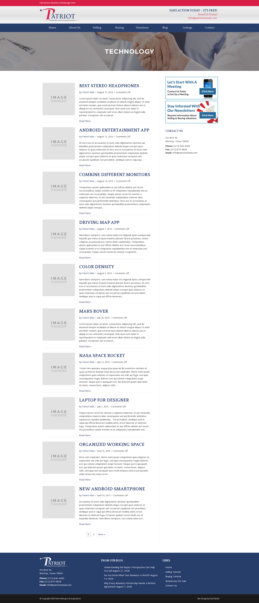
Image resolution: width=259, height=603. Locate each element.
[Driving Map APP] (59, 235)
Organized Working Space (111, 444)
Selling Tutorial (172, 571)
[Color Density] (59, 279)
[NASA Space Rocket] (59, 368)
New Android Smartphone (112, 489)
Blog (165, 27)
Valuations (142, 27)
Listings (187, 27)
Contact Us (171, 585)
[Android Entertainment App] (59, 143)
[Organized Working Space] (59, 457)
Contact (209, 27)
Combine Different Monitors (114, 174)
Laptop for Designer (104, 400)
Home (52, 27)
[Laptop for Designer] (59, 413)
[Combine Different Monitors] (59, 187)
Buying (119, 27)
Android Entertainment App (114, 130)
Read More (85, 120)
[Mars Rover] (59, 324)
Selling (97, 27)
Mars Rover (93, 311)
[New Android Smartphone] (59, 501)
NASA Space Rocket (102, 355)
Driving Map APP (99, 222)
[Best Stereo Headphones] (59, 98)
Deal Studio (214, 598)
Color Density (96, 266)
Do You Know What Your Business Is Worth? (127, 575)
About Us (74, 27)
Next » (101, 534)
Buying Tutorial (173, 576)
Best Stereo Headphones (109, 85)
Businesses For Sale (175, 580)
